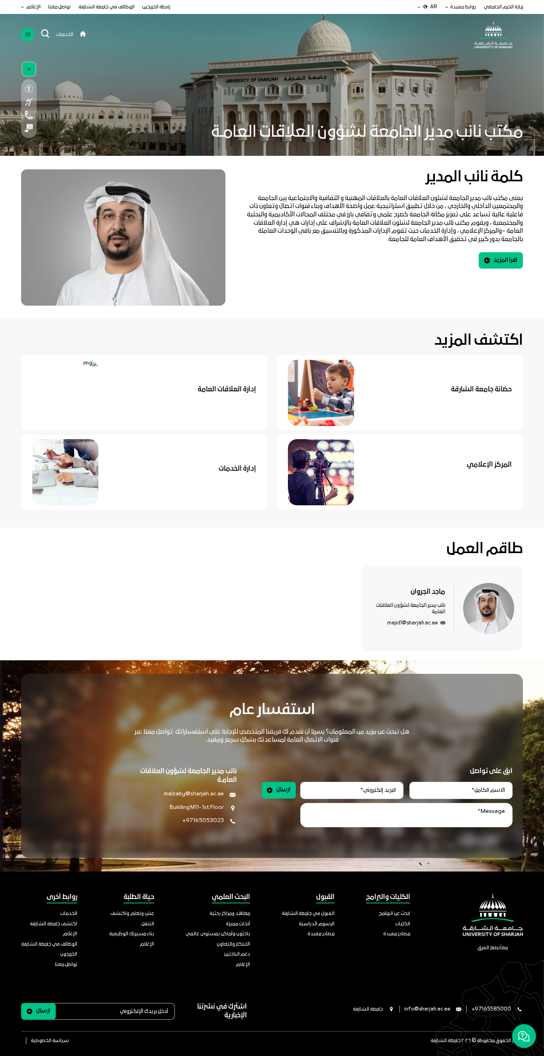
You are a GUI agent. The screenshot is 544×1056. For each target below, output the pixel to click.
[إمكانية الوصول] (28, 89)
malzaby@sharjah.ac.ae (194, 794)
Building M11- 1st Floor (197, 807)
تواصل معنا (59, 7)
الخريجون (68, 954)
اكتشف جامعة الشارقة (53, 924)
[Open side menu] (27, 34)
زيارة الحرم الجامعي (503, 7)
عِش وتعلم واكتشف (132, 913)
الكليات (402, 924)
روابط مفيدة (463, 7)
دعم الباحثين (237, 954)
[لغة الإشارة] (28, 101)
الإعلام (33, 7)
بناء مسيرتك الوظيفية (131, 933)
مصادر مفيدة (396, 933)
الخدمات (64, 34)
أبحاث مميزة (238, 924)
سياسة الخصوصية (50, 1040)
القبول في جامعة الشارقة (308, 913)
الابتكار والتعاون (233, 944)
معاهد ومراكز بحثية (229, 913)
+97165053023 (203, 820)
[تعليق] (28, 128)
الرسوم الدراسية (317, 924)
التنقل (147, 924)
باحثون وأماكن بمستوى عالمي (218, 933)
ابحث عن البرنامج (394, 913)
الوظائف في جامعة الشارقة (106, 7)
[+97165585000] (28, 115)
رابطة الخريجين (156, 7)
